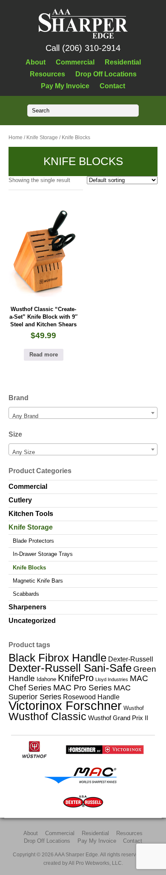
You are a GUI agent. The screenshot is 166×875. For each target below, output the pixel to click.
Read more (43, 354)
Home (16, 137)
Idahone (46, 679)
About (36, 62)
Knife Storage (42, 137)
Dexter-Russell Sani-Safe (70, 668)
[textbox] (83, 416)
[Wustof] (34, 756)
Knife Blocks (29, 567)
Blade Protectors (33, 541)
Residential (123, 62)
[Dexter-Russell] (83, 808)
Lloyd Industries (111, 679)
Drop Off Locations (106, 74)
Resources (47, 74)
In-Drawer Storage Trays (43, 554)
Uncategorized (32, 620)
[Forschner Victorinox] (105, 756)
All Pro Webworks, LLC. (96, 863)
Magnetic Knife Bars (38, 581)
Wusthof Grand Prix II (118, 717)
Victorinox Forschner (65, 705)
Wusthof (133, 708)
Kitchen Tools (31, 513)
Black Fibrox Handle (57, 657)
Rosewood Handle (91, 697)
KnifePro (76, 678)
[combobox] (83, 413)
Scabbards (26, 594)
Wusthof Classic (47, 716)
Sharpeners (27, 607)
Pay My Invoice (65, 86)
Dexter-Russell (130, 659)
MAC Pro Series (82, 687)
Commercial (75, 62)
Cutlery (20, 500)
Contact (112, 86)
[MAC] (83, 782)
